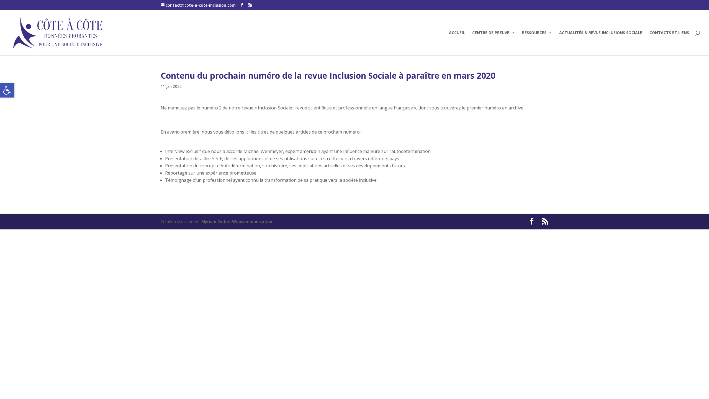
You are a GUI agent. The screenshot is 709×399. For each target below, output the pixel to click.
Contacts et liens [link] (669, 33)
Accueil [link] (457, 33)
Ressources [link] (534, 33)
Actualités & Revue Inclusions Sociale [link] (600, 33)
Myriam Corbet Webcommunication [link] (236, 221)
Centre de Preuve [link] (490, 33)
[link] (7, 90)
